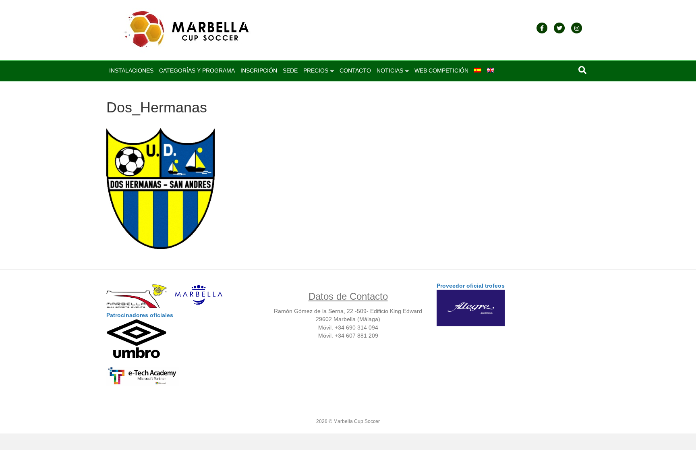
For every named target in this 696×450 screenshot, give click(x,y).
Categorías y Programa (197, 70)
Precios (315, 70)
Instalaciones (131, 70)
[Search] (582, 70)
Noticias (390, 70)
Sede (290, 70)
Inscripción (258, 70)
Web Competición (441, 70)
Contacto (355, 70)
